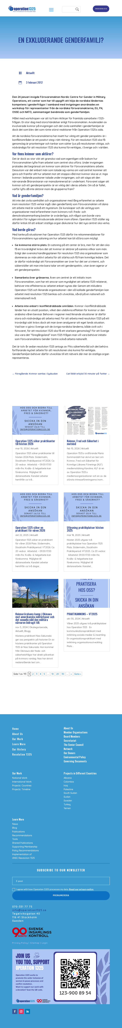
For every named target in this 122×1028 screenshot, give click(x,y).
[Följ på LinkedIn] (27, 1011)
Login (45, 943)
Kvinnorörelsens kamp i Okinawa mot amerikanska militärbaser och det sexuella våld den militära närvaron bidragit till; (34, 618)
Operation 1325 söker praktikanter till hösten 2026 (35, 442)
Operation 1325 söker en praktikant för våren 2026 (30, 528)
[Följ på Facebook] (14, 1011)
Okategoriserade (38, 627)
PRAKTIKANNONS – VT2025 (82, 614)
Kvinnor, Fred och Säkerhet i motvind (82, 442)
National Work (19, 777)
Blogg (27, 631)
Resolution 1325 (22, 754)
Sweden (68, 800)
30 (62, 674)
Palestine (68, 789)
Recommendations (22, 835)
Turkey (67, 804)
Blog (14, 827)
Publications (18, 831)
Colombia (69, 781)
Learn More (19, 744)
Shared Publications (22, 842)
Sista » (77, 674)
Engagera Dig (101, 9)
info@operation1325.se (29, 910)
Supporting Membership (24, 846)
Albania (68, 777)
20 (57, 674)
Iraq (66, 785)
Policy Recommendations (25, 850)
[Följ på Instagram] (21, 1011)
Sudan (67, 796)
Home (15, 729)
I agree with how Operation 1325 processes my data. (55, 889)
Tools (15, 839)
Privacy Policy (20, 943)
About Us (17, 734)
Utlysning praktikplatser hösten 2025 (85, 528)
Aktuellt (30, 73)
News (15, 824)
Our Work (17, 739)
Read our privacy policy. (81, 889)
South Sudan (70, 793)
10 (52, 674)
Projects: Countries (21, 785)
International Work (22, 781)
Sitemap (34, 943)
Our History (19, 749)
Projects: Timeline (21, 789)
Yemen (67, 808)
